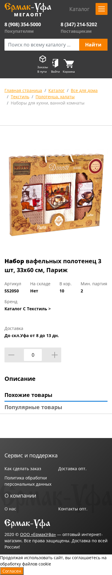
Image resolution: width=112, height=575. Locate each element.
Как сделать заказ (22, 468)
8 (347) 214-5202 (79, 24)
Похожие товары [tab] (28, 394)
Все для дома (84, 90)
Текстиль (20, 96)
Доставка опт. (72, 468)
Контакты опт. (73, 509)
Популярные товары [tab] (33, 407)
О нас (10, 509)
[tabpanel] (56, 193)
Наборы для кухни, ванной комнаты (48, 103)
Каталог (56, 90)
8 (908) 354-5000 (22, 24)
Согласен (11, 571)
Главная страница (23, 90)
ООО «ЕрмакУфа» (38, 534)
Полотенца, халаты (55, 96)
